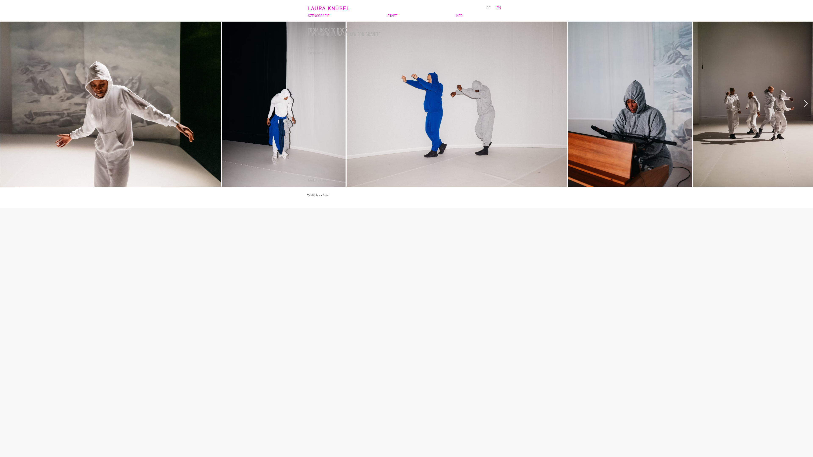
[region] (342, 103)
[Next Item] (805, 104)
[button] (342, 16)
